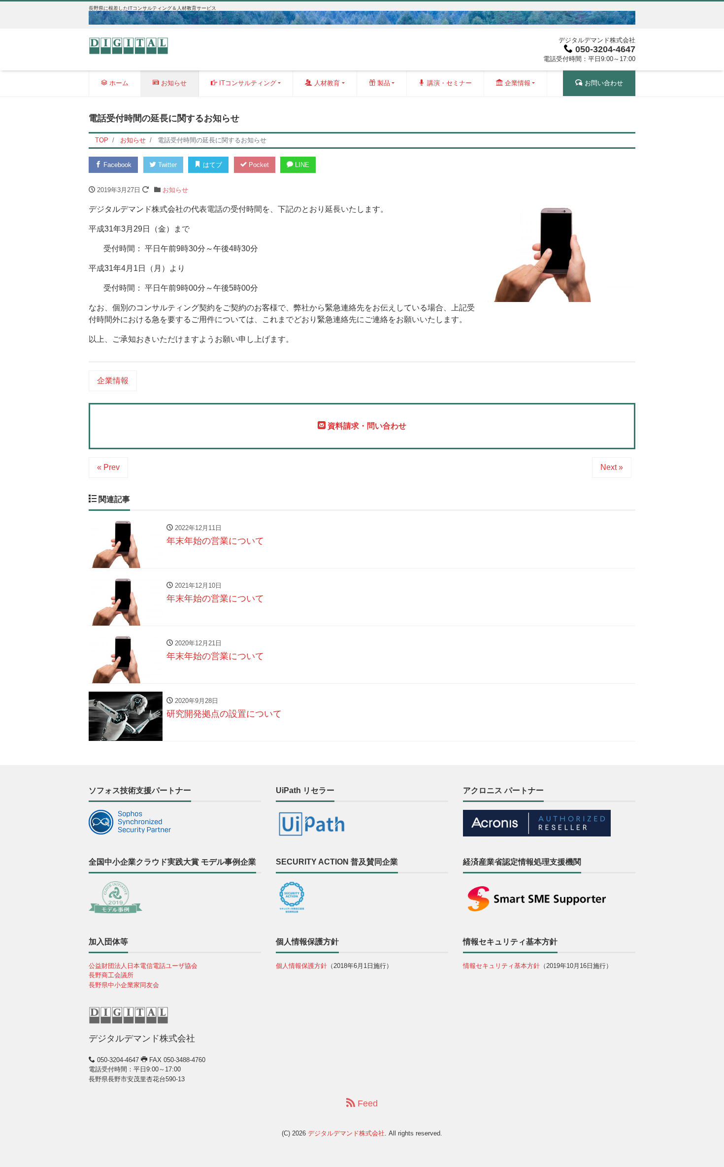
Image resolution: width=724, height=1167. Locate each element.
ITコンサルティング (246, 83)
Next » (611, 467)
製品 (382, 83)
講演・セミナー (448, 83)
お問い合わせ (603, 83)
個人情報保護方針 (301, 965)
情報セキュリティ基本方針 (501, 965)
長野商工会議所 (111, 975)
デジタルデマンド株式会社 (346, 1133)
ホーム (118, 83)
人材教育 (326, 83)
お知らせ (173, 83)
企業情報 (516, 83)
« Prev (108, 467)
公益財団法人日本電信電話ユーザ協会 (143, 965)
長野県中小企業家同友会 (124, 985)
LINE (301, 164)
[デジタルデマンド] (128, 45)
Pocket (258, 164)
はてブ (211, 164)
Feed (366, 1103)
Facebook (116, 164)
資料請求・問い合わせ (366, 426)
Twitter (166, 164)
